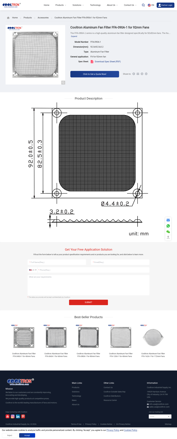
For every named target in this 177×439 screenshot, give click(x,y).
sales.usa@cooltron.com (159, 407)
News (74, 400)
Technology (76, 396)
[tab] (24, 341)
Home (15, 17)
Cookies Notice (106, 424)
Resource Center (110, 400)
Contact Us (108, 387)
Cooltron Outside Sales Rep (114, 392)
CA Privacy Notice (123, 424)
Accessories (43, 17)
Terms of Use (76, 424)
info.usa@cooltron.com (158, 404)
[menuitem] (46, 5)
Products (28, 17)
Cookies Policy (130, 430)
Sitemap (168, 424)
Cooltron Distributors (112, 396)
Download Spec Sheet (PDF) (108, 61)
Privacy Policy (90, 424)
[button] (33, 270)
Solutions (75, 392)
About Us (75, 404)
